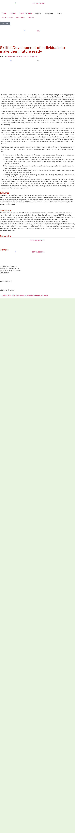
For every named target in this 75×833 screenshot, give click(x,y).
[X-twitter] (12, 243)
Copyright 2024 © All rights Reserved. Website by (24, 295)
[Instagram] (22, 243)
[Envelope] (27, 243)
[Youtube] (17, 243)
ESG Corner (20, 17)
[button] (37, 237)
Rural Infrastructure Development (25, 56)
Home (4, 13)
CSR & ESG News (26, 13)
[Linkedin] (2, 243)
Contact (31, 17)
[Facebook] (7, 243)
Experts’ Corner (7, 17)
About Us (13, 13)
